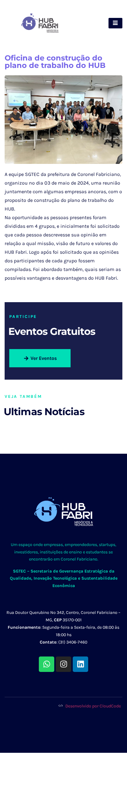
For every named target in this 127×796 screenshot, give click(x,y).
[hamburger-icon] (115, 23)
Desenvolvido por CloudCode (92, 706)
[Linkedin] (80, 664)
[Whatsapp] (46, 664)
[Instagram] (63, 664)
